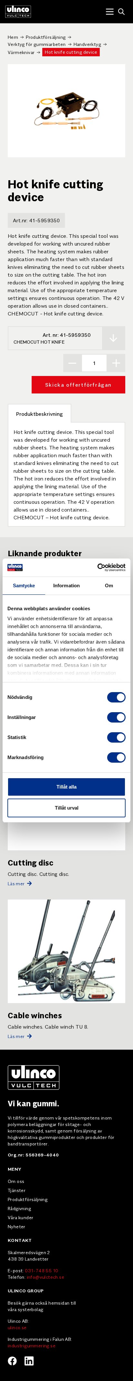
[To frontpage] (18, 12)
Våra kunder (20, 1217)
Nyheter (17, 1226)
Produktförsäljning (46, 37)
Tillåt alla (66, 787)
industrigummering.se (32, 1345)
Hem (13, 37)
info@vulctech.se (45, 1277)
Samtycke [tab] (24, 585)
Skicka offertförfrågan (78, 384)
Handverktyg (87, 44)
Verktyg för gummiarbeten (37, 44)
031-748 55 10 (41, 1270)
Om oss (16, 1181)
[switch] (116, 717)
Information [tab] (66, 585)
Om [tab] (109, 585)
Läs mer (16, 883)
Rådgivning (19, 1208)
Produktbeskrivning (39, 413)
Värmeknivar (21, 52)
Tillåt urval (66, 808)
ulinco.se (17, 1327)
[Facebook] (12, 1360)
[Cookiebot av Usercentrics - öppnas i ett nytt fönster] (97, 567)
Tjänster (17, 1190)
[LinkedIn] (29, 1360)
